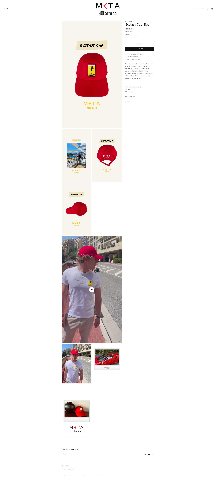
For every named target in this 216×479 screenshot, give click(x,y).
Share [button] (128, 102)
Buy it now (140, 48)
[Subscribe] (90, 454)
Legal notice (100, 475)
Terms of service (92, 475)
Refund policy (76, 475)
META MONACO (68, 475)
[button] (3, 9)
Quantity (127, 34)
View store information (133, 59)
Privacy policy (84, 475)
